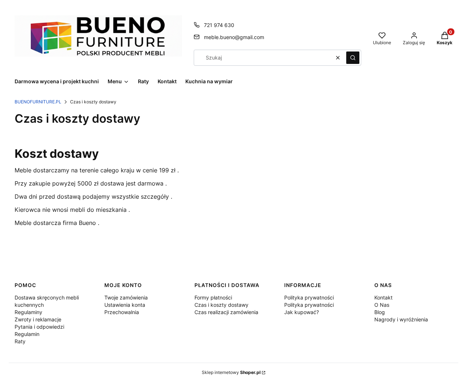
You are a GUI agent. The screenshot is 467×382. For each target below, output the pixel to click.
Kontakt (383, 297)
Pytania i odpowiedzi (39, 327)
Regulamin (27, 334)
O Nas (381, 305)
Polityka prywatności (309, 297)
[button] (352, 57)
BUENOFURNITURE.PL (38, 101)
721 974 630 (219, 25)
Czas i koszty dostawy (221, 305)
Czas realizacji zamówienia (226, 312)
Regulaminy (28, 312)
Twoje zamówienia (126, 297)
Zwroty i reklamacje (38, 319)
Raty (20, 341)
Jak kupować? (301, 312)
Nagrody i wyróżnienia (401, 319)
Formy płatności (213, 297)
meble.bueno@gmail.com (234, 37)
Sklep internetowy (231, 372)
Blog (379, 312)
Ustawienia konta (124, 305)
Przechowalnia (121, 312)
